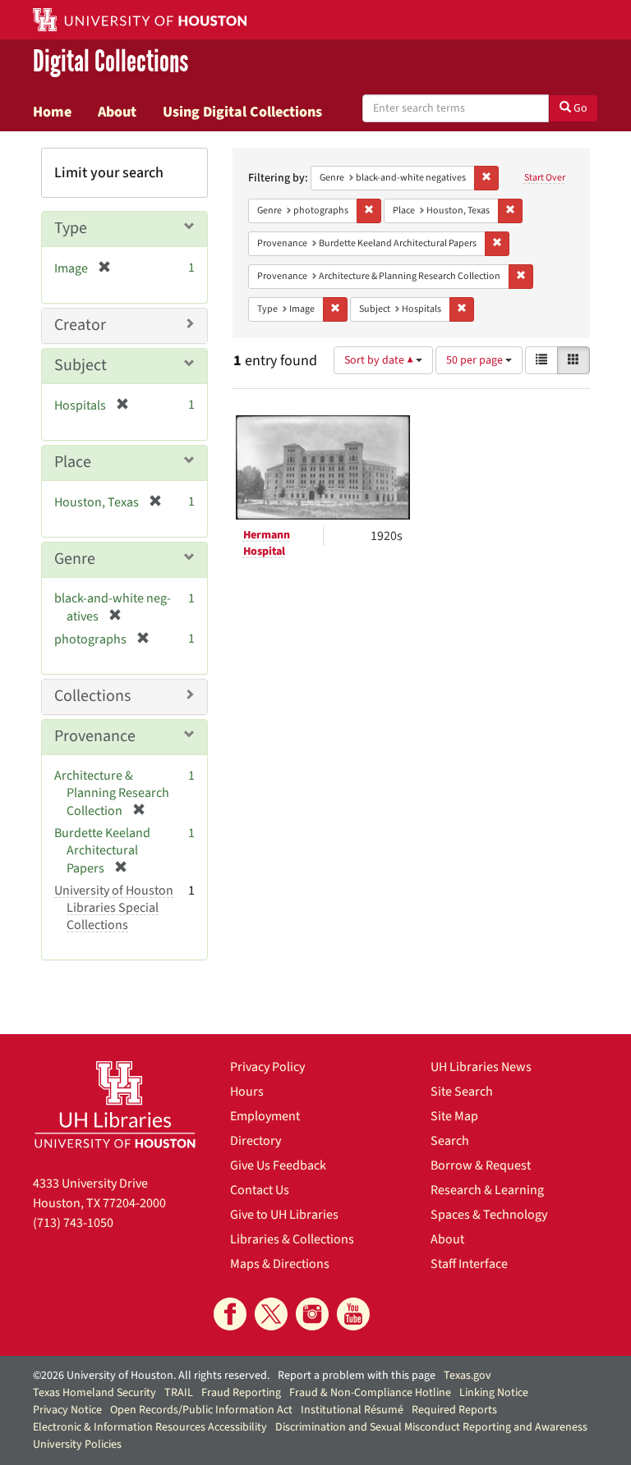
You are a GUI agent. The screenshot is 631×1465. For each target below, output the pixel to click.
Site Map (454, 1116)
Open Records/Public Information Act (201, 1410)
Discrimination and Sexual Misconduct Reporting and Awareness (431, 1427)
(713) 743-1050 (73, 1223)
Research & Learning (487, 1190)
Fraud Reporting (241, 1393)
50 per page (475, 360)
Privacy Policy (267, 1067)
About (117, 111)
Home (52, 111)
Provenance (95, 736)
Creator (80, 325)
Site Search (462, 1092)
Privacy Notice (67, 1410)
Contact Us (259, 1190)
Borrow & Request (481, 1165)
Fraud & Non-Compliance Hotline (370, 1393)
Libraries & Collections (292, 1239)
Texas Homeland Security (94, 1393)
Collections (92, 695)
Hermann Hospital (266, 543)
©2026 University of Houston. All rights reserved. (151, 1375)
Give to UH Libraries (284, 1215)
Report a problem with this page (356, 1375)
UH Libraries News (481, 1067)
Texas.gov (467, 1375)
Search (450, 1141)
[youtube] (353, 1314)
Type (70, 228)
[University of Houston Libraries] (115, 1104)
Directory (255, 1141)
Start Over (544, 178)
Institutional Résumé (352, 1410)
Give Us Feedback (278, 1165)
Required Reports (454, 1410)
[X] (271, 1314)
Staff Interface (469, 1264)
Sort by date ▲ (380, 360)
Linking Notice (493, 1393)
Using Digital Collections (242, 111)
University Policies (77, 1444)
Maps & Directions (279, 1264)
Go (579, 108)
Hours (247, 1092)
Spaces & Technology (489, 1215)
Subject (80, 365)
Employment (265, 1116)
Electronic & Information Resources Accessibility (150, 1427)
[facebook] (230, 1314)
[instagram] (312, 1314)
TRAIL (178, 1393)
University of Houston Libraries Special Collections (113, 907)
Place (72, 462)
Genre (74, 558)
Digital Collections (110, 62)
